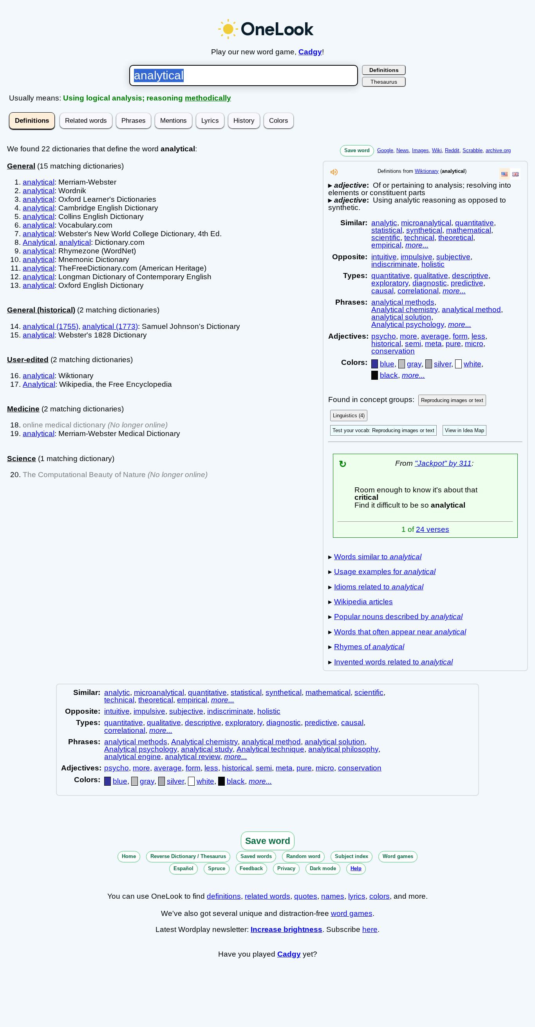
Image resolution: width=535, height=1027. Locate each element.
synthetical (424, 230)
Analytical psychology (407, 324)
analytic (384, 223)
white (472, 364)
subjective (453, 257)
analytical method (471, 309)
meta (433, 343)
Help (356, 868)
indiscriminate (394, 264)
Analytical (39, 242)
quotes (305, 896)
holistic (433, 264)
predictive (467, 283)
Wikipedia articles (363, 602)
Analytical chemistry (404, 309)
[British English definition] (515, 174)
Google (385, 150)
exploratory (389, 283)
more (408, 336)
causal (382, 291)
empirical (386, 245)
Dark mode (323, 868)
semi (413, 343)
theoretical (455, 237)
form (460, 336)
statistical (386, 230)
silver (442, 364)
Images (420, 150)
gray (414, 364)
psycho (383, 336)
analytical (38, 182)
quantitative (474, 223)
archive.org (498, 150)
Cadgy (310, 52)
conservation (393, 351)
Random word (303, 856)
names (332, 896)
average (435, 336)
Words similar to (377, 557)
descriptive (470, 275)
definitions (224, 896)
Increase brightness (286, 929)
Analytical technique (270, 749)
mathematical (468, 230)
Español (183, 868)
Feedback (251, 868)
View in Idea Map (464, 430)
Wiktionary (427, 171)
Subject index (351, 856)
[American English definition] (504, 174)
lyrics (356, 896)
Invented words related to (393, 662)
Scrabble (473, 150)
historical (386, 343)
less (478, 336)
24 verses (432, 529)
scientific (385, 237)
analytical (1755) (50, 326)
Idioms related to (378, 587)
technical (419, 237)
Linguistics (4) (349, 415)
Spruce (216, 868)
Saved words (256, 856)
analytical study (207, 749)
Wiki (437, 150)
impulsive (416, 257)
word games (351, 913)
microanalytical (426, 223)
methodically (208, 98)
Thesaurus (384, 82)
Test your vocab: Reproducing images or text (383, 430)
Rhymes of (369, 647)
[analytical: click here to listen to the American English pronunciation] (334, 174)
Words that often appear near (400, 632)
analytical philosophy (343, 749)
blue (387, 364)
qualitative (431, 275)
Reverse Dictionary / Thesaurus (188, 856)
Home (129, 856)
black (389, 375)
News (402, 150)
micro (474, 343)
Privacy (286, 868)
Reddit (452, 150)
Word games (398, 856)
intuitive (384, 257)
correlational (418, 291)
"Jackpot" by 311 (443, 463)
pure (453, 343)
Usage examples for (385, 571)
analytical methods (402, 302)
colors (379, 896)
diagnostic (429, 283)
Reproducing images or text (452, 400)
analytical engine (132, 756)
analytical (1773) (110, 326)
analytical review (192, 756)
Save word (357, 150)
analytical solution (401, 317)
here (370, 929)
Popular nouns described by (398, 616)
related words (267, 896)
